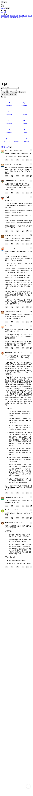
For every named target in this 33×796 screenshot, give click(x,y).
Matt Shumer (8, 510)
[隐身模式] (7, 92)
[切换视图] (10, 147)
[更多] (31, 150)
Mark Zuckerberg (10, 248)
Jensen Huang (9, 311)
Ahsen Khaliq (9, 235)
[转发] (12, 160)
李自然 (7, 197)
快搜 (2, 4)
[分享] (31, 160)
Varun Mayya (9, 497)
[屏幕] (2, 97)
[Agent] (5, 92)
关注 (5, 147)
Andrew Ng (8, 164)
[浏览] (23, 160)
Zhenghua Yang (9, 180)
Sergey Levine (9, 522)
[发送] (5, 97)
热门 (7, 147)
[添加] (2, 92)
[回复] (6, 160)
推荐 (2, 147)
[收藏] (27, 160)
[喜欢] (17, 160)
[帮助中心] (28, 786)
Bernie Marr (8, 352)
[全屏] (2, 88)
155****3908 (8, 150)
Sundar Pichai (9, 326)
